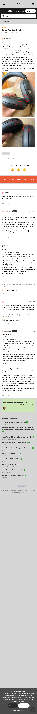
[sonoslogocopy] (18, 4)
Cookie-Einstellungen (29, 490)
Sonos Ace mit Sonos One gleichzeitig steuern (17, 448)
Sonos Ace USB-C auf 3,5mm (11, 459)
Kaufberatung (6, 472)
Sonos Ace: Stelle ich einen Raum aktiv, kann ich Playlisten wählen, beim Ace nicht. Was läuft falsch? (18, 428)
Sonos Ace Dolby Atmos (9, 464)
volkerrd (6, 193)
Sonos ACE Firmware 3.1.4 (10, 453)
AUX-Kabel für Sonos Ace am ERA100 (14, 422)
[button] (2, 11)
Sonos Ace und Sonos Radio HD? (12, 470)
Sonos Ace (5, 154)
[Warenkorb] (33, 3)
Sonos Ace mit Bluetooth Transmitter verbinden (17, 437)
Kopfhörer (6, 22)
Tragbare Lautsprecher (8, 467)
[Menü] (3, 3)
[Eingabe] (3, 16)
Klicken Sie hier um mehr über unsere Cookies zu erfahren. (22, 700)
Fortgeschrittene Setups (9, 439)
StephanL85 (8, 39)
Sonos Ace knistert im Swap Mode (13, 475)
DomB (6, 246)
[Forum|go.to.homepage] (13, 11)
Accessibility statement (18, 492)
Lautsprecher (5, 424)
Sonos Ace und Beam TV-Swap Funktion (15, 442)
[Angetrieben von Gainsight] (18, 486)
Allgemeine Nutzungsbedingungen (11, 490)
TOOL (6, 302)
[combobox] (18, 16)
